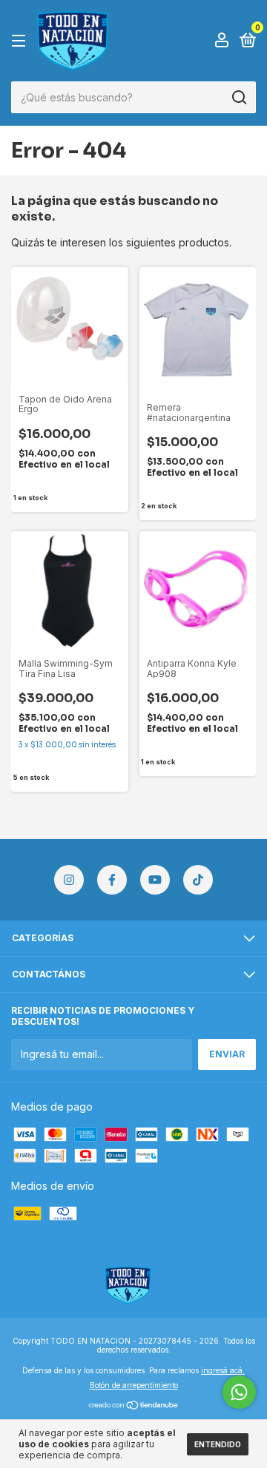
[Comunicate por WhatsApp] (239, 1392)
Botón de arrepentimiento (134, 1385)
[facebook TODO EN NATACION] (112, 880)
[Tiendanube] (134, 1405)
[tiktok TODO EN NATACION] (198, 880)
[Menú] (21, 41)
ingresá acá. (223, 1370)
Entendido (217, 1444)
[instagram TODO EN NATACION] (69, 880)
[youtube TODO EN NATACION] (155, 880)
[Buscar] (238, 97)
